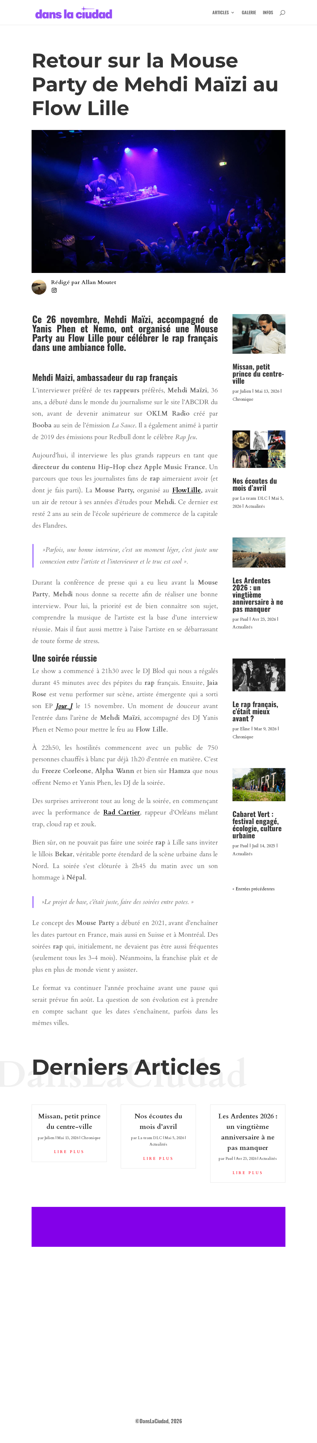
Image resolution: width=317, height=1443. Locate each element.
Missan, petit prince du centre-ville (258, 373)
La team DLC (253, 498)
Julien (245, 391)
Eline (245, 729)
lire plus (69, 1151)
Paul (244, 619)
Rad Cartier (121, 812)
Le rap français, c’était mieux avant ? (255, 711)
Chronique (243, 399)
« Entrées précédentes (253, 889)
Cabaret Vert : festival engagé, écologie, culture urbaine (257, 824)
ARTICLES (220, 12)
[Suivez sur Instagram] (54, 290)
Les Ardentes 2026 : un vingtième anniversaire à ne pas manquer (257, 594)
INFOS (268, 12)
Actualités (255, 506)
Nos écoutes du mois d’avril (254, 484)
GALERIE (249, 12)
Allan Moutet (98, 282)
